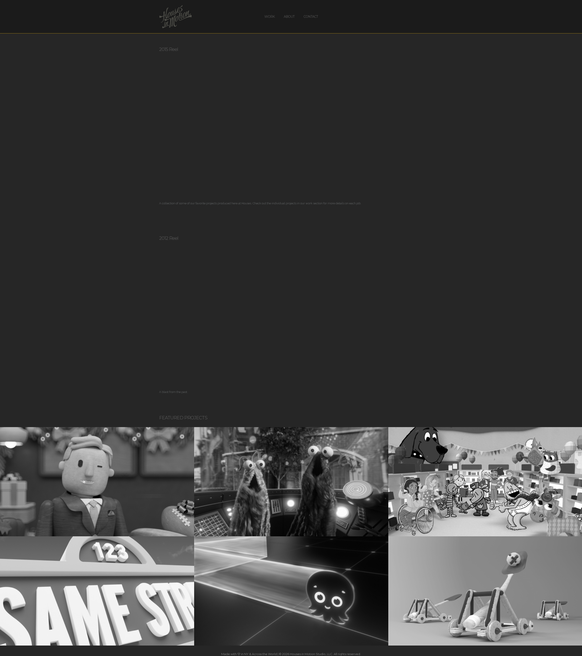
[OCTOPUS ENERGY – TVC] (291, 591)
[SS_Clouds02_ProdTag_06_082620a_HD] (97, 591)
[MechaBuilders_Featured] (291, 481)
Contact (311, 17)
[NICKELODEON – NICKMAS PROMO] (97, 481)
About (289, 17)
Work (269, 17)
